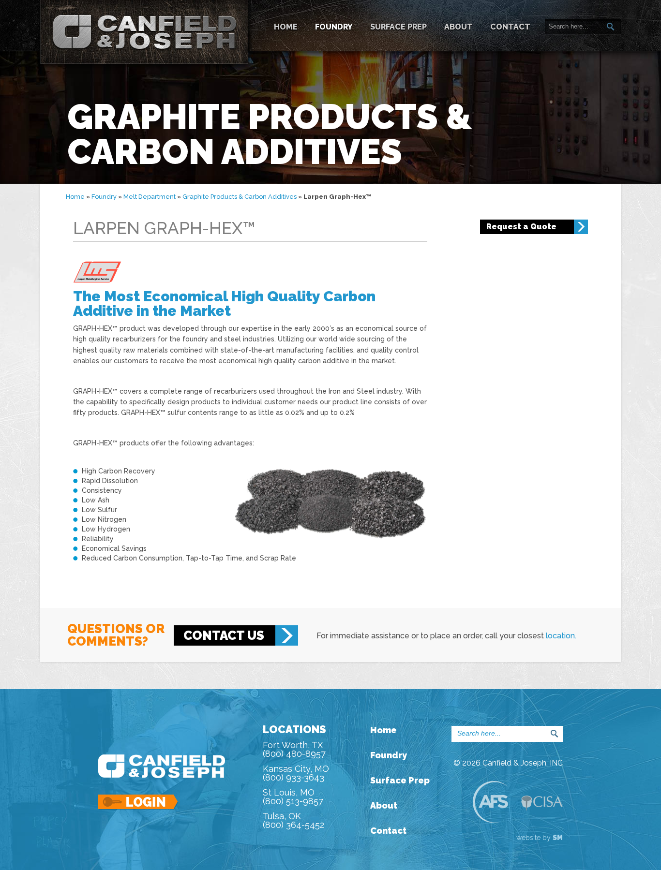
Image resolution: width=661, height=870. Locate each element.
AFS (490, 802)
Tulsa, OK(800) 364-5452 (293, 820)
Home (286, 26)
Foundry (334, 26)
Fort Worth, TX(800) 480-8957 (294, 749)
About (458, 26)
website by (539, 837)
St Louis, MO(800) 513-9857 (293, 796)
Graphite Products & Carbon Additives (239, 196)
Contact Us (223, 635)
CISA (542, 803)
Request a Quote (521, 226)
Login (138, 802)
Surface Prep (398, 26)
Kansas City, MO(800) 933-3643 (296, 773)
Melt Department (149, 196)
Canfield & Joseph (144, 32)
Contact (510, 26)
